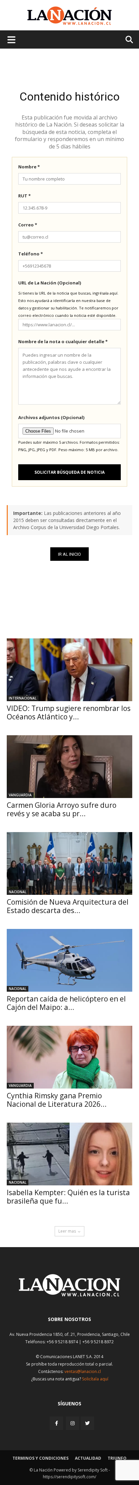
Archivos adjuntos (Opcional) (51, 417)
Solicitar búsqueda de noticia (69, 472)
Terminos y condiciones (40, 1458)
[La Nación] (69, 15)
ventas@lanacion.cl (82, 1371)
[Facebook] (57, 1423)
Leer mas (67, 1231)
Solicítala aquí (95, 1379)
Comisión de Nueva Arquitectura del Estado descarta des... (68, 906)
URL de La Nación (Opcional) (49, 283)
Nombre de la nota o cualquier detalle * (63, 341)
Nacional (17, 891)
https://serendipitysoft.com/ (69, 1477)
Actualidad (88, 1458)
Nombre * (29, 167)
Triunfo (117, 1458)
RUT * (24, 196)
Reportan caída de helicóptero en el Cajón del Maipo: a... (66, 1003)
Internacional (22, 698)
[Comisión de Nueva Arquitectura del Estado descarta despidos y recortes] (69, 863)
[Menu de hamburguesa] (11, 39)
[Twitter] (87, 1423)
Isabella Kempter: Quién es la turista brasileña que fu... (68, 1197)
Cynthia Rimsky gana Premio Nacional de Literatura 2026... (57, 1100)
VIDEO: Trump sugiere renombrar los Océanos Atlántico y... (69, 712)
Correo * (27, 225)
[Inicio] (69, 1294)
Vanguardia (20, 795)
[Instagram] (72, 1423)
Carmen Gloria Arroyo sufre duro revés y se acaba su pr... (61, 809)
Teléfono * (30, 254)
